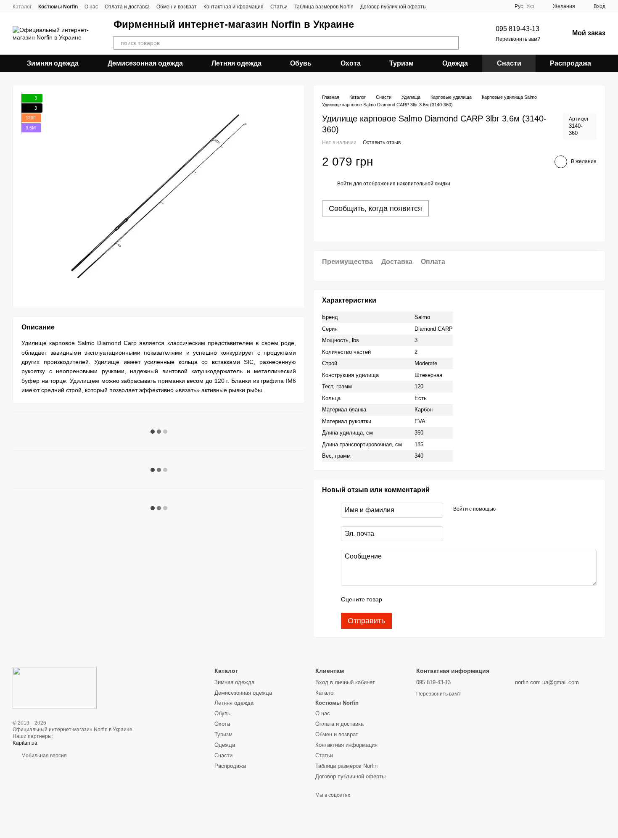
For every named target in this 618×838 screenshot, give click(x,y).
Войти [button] (344, 184)
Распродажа (570, 63)
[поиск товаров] (452, 43)
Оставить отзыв (382, 142)
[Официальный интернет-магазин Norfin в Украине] (55, 688)
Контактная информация (233, 7)
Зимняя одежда (53, 63)
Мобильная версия (43, 756)
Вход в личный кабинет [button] (345, 682)
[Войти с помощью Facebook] (505, 509)
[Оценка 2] (409, 599)
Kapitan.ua (25, 743)
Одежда (455, 63)
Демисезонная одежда (145, 63)
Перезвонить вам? (518, 39)
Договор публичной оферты (393, 7)
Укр (530, 6)
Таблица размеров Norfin (324, 7)
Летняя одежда (236, 63)
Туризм (401, 63)
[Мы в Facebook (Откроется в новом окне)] (438, 6)
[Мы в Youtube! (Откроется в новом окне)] (448, 6)
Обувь (301, 63)
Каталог (22, 7)
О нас (91, 7)
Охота (351, 63)
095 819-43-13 (517, 28)
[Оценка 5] (450, 599)
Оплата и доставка (127, 7)
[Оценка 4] (436, 599)
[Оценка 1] (396, 599)
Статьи (279, 7)
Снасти (509, 63)
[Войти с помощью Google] (518, 509)
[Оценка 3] (423, 599)
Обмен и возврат (176, 7)
